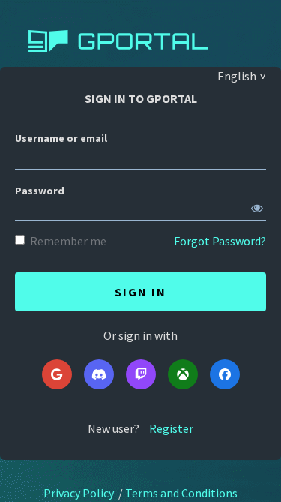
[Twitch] (141, 374)
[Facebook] (225, 374)
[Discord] (99, 374)
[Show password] (257, 205)
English (236, 75)
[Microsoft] (183, 374)
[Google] (57, 374)
